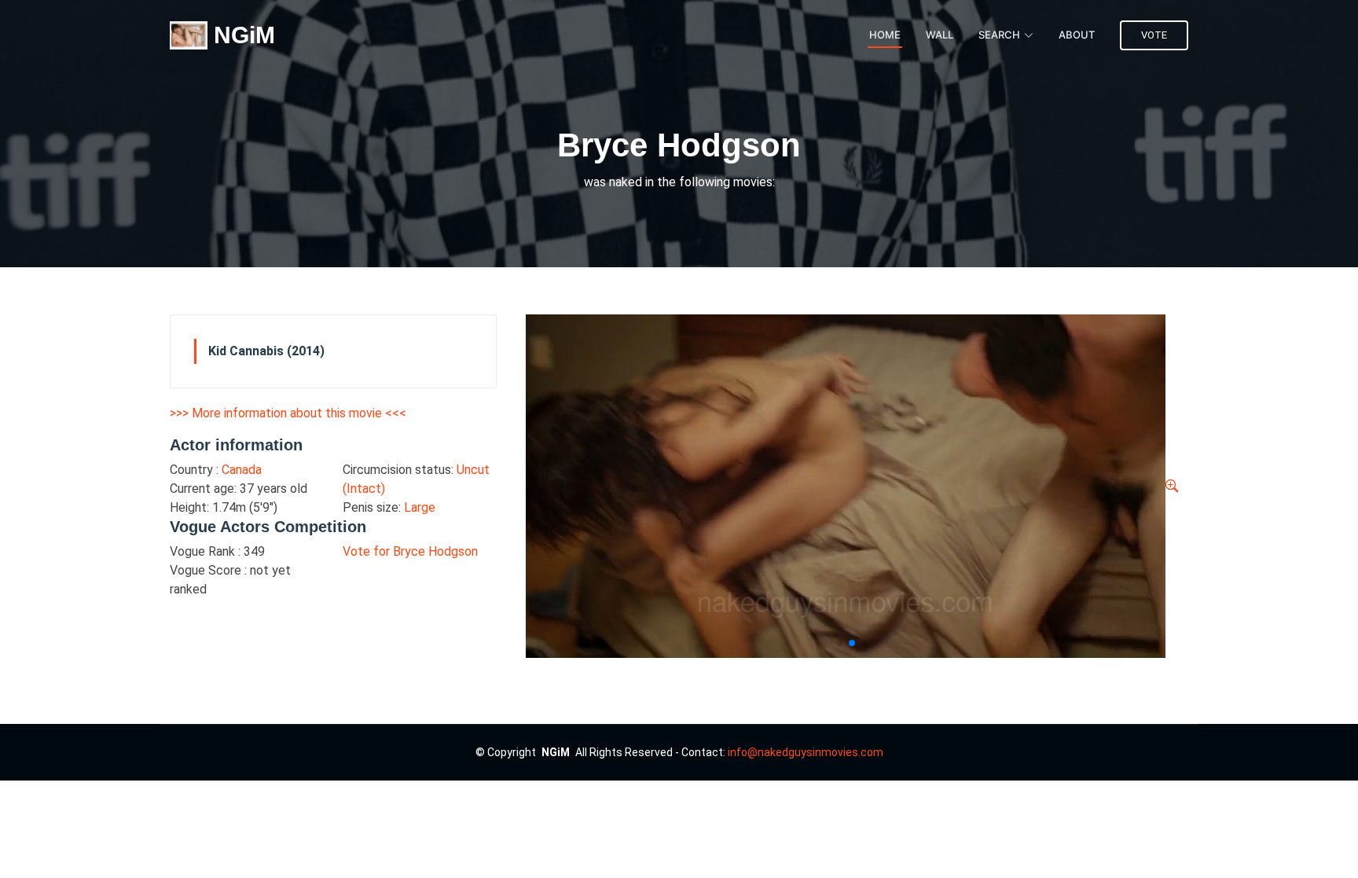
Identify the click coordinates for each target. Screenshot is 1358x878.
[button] (839, 643)
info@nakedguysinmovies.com (805, 752)
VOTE (1154, 35)
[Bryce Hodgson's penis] (1171, 486)
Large (419, 507)
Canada (242, 469)
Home (885, 34)
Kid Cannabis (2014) (266, 350)
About (1077, 34)
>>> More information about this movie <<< (288, 413)
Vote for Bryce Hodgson (410, 551)
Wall (939, 34)
